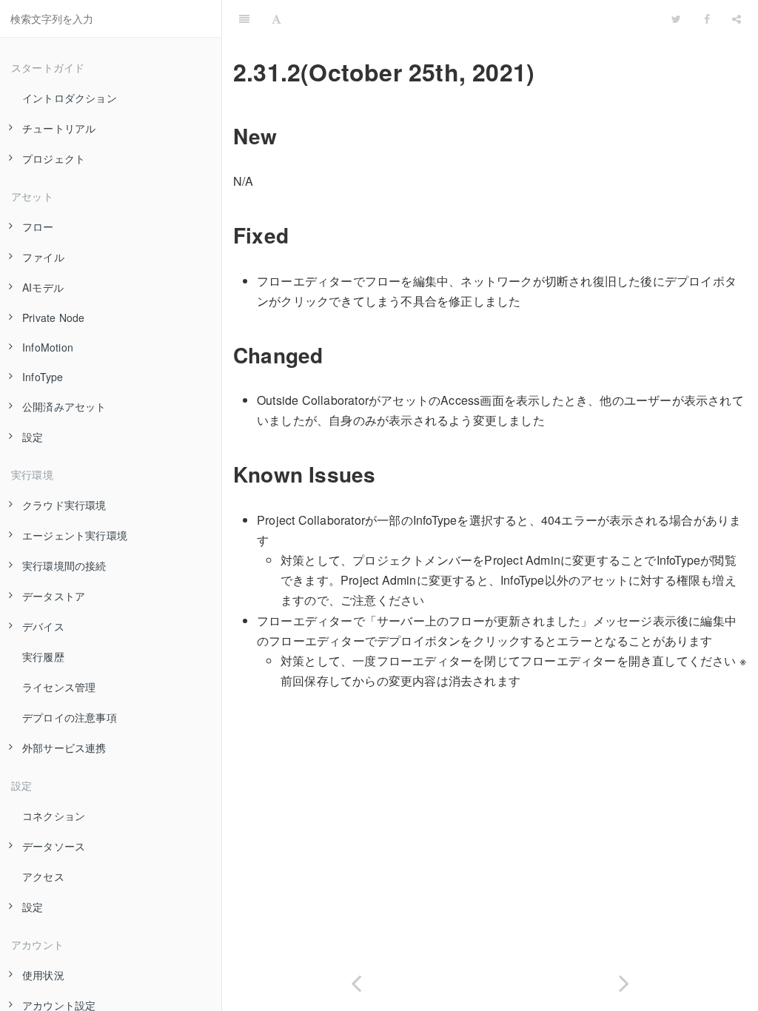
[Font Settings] (276, 18)
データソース (53, 846)
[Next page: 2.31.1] (624, 980)
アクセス (43, 876)
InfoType (43, 376)
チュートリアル (58, 128)
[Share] (736, 18)
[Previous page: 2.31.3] (356, 980)
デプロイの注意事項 (69, 717)
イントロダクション (69, 97)
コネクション (53, 815)
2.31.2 (476, 18)
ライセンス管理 (58, 686)
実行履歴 (43, 656)
